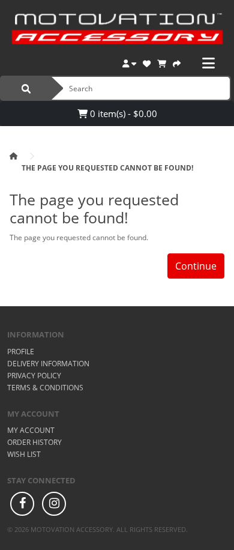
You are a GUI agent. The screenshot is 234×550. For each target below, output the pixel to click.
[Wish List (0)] (147, 62)
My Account (31, 430)
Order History (34, 442)
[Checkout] (177, 62)
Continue (196, 266)
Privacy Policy (34, 375)
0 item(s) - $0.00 (122, 113)
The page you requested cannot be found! (107, 168)
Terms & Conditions (45, 387)
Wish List (24, 454)
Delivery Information (48, 363)
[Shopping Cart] (161, 62)
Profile (20, 351)
